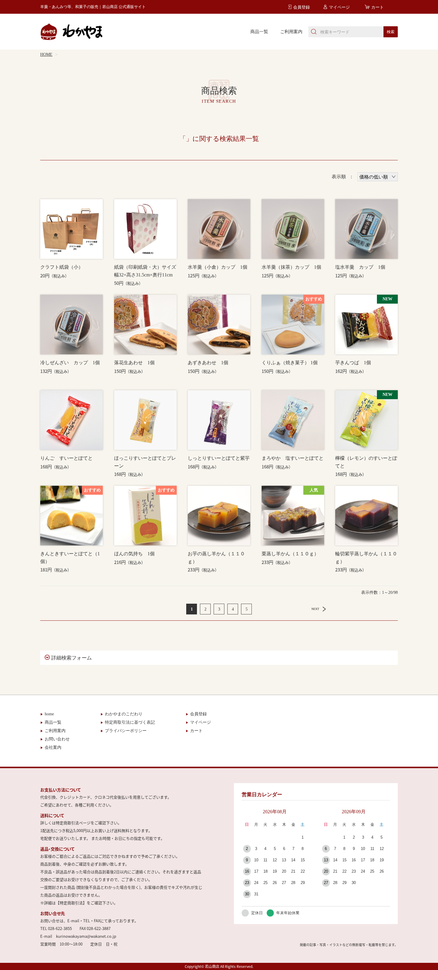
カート (196, 730)
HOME (46, 54)
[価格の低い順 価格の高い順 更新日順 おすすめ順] (378, 176)
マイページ (200, 722)
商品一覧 (259, 31)
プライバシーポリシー (126, 730)
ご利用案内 (291, 31)
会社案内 (53, 747)
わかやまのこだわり (123, 714)
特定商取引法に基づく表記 (130, 722)
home (49, 714)
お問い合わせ (57, 739)
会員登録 (198, 714)
